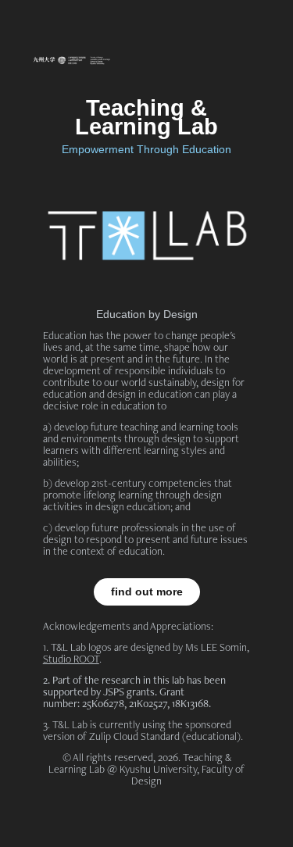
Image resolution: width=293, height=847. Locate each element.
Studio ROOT (71, 659)
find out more (147, 591)
